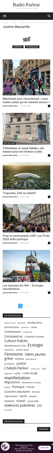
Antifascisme (35, 322)
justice (21, 363)
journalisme (9, 364)
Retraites (36, 391)
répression (11, 396)
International (31, 359)
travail (20, 400)
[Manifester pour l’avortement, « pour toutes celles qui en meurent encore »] (26, 77)
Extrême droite (22, 350)
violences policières (19, 405)
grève (8, 358)
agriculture (21, 323)
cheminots (25, 327)
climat (34, 327)
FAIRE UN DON (45, 447)
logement (8, 373)
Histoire (19, 358)
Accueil (5, 22)
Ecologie (35, 345)
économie (8, 410)
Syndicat (9, 400)
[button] (4, 16)
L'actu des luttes (9, 94)
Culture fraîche (16, 340)
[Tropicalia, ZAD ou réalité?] (26, 175)
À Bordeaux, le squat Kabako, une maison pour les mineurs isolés (23, 150)
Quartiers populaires (17, 391)
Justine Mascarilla (10, 106)
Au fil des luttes (9, 281)
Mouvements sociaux (31, 382)
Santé (23, 396)
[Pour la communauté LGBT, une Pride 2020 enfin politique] (26, 218)
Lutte (17, 373)
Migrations (12, 382)
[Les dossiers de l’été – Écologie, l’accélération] (26, 266)
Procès (30, 386)
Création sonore (34, 336)
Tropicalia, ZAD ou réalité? (19, 193)
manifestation (17, 377)
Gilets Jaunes (35, 354)
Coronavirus (13, 336)
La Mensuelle (35, 369)
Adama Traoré (9, 323)
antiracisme (11, 327)
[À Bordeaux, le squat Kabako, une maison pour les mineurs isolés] (26, 129)
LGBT (44, 368)
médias (7, 387)
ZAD (39, 405)
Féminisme (13, 354)
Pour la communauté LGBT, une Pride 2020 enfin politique (26, 237)
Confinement (12, 331)
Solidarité (33, 396)
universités (33, 401)
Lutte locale (30, 373)
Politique (18, 386)
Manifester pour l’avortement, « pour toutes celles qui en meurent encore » (26, 100)
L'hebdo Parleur (16, 368)
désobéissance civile (15, 345)
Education (9, 349)
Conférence (27, 332)
